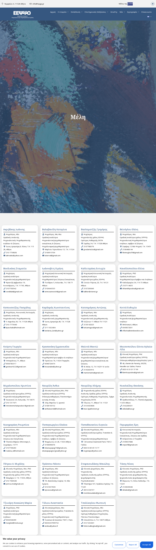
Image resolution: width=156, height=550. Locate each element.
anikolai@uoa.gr (128, 409)
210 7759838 (11, 252)
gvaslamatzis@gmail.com (93, 249)
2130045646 (127, 487)
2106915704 (50, 252)
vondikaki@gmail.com (14, 291)
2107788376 (89, 246)
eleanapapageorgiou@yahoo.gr (54, 451)
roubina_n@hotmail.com (15, 451)
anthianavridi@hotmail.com (55, 409)
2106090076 (50, 445)
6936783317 (11, 363)
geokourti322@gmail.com (16, 366)
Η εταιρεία (62, 12)
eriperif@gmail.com (129, 445)
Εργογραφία (132, 12)
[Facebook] (153, 4)
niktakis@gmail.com (129, 490)
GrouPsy (113, 12)
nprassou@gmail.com (53, 490)
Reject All (133, 545)
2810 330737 (89, 490)
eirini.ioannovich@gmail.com (55, 291)
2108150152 (50, 406)
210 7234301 (89, 523)
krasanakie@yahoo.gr (53, 366)
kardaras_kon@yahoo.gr (54, 330)
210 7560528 (11, 481)
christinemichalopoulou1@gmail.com (20, 406)
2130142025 (89, 324)
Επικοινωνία (146, 12)
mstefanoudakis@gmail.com (94, 493)
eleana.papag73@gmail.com (56, 448)
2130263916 (89, 370)
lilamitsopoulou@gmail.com (132, 372)
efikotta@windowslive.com (132, 330)
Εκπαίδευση (75, 12)
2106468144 (127, 249)
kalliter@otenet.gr (91, 291)
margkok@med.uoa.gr (14, 523)
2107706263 (11, 448)
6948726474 (50, 363)
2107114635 (127, 285)
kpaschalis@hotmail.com (15, 327)
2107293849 (89, 288)
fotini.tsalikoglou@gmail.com (95, 526)
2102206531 (127, 406)
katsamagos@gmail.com (93, 327)
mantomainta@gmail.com (93, 373)
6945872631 (127, 327)
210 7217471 (11, 403)
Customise (119, 545)
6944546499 (11, 520)
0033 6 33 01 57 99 (130, 369)
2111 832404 (50, 327)
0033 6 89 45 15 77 (91, 448)
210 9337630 (50, 487)
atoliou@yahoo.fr (51, 526)
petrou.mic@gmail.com (15, 484)
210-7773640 (11, 324)
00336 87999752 (52, 523)
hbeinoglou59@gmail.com (132, 252)
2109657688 (127, 442)
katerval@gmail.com (52, 255)
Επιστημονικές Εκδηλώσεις (95, 12)
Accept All (146, 545)
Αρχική (53, 12)
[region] (78, 542)
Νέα (121, 12)
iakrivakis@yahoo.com (14, 255)
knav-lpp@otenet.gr (91, 409)
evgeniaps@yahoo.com (93, 451)
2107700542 (11, 288)
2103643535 (50, 288)
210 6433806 (89, 406)
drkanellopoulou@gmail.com (133, 288)
